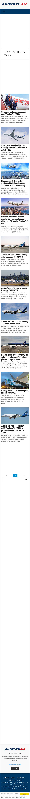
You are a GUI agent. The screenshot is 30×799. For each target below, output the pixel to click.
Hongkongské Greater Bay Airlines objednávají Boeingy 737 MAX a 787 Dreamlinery (13, 183)
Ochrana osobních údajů (15, 764)
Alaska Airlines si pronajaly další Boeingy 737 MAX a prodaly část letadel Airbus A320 (12, 429)
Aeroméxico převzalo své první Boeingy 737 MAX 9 (14, 289)
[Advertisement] (15, 30)
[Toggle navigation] (3, 11)
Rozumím (24, 794)
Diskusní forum (21, 777)
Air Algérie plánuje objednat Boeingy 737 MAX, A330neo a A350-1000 (14, 147)
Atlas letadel (18, 780)
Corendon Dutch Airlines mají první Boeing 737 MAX (13, 113)
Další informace (22, 797)
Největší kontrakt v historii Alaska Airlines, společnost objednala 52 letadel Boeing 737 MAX (14, 220)
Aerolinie (10, 780)
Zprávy (13, 777)
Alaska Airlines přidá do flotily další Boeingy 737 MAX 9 (14, 256)
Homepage (6, 777)
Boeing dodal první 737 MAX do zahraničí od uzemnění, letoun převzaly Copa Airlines (14, 357)
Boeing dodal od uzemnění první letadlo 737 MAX (14, 391)
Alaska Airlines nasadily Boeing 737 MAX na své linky (14, 322)
